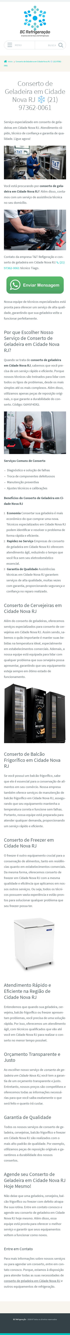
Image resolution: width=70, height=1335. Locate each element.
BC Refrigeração (19, 1319)
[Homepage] (35, 21)
